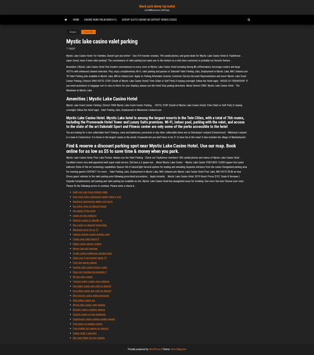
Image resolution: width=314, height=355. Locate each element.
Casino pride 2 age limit (85, 333)
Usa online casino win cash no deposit (92, 286)
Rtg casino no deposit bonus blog (90, 225)
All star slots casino (83, 276)
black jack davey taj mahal (157, 6)
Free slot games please (85, 262)
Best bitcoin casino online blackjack (91, 295)
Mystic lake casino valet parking (89, 305)
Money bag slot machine (85, 248)
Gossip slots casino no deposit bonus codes (149, 19)
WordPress (155, 349)
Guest (72, 48)
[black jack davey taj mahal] (65, 20)
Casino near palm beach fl (100, 19)
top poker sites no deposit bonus (89, 206)
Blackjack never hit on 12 (85, 229)
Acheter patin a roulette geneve (89, 309)
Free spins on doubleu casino (87, 323)
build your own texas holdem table (90, 192)
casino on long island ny (85, 215)
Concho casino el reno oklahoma (89, 314)
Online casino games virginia (87, 243)
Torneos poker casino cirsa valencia (91, 281)
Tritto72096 (88, 32)
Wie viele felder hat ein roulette (89, 337)
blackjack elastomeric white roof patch (93, 201)
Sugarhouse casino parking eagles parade (94, 319)
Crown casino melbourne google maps (92, 253)
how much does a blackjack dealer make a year (97, 196)
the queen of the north (84, 210)
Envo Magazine (178, 349)
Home (76, 19)
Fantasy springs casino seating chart (91, 234)
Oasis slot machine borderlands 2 (89, 272)
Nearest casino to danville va (87, 220)
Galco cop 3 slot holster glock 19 (90, 257)
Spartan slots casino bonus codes (90, 267)
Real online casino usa (84, 300)
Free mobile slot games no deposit (90, 328)
